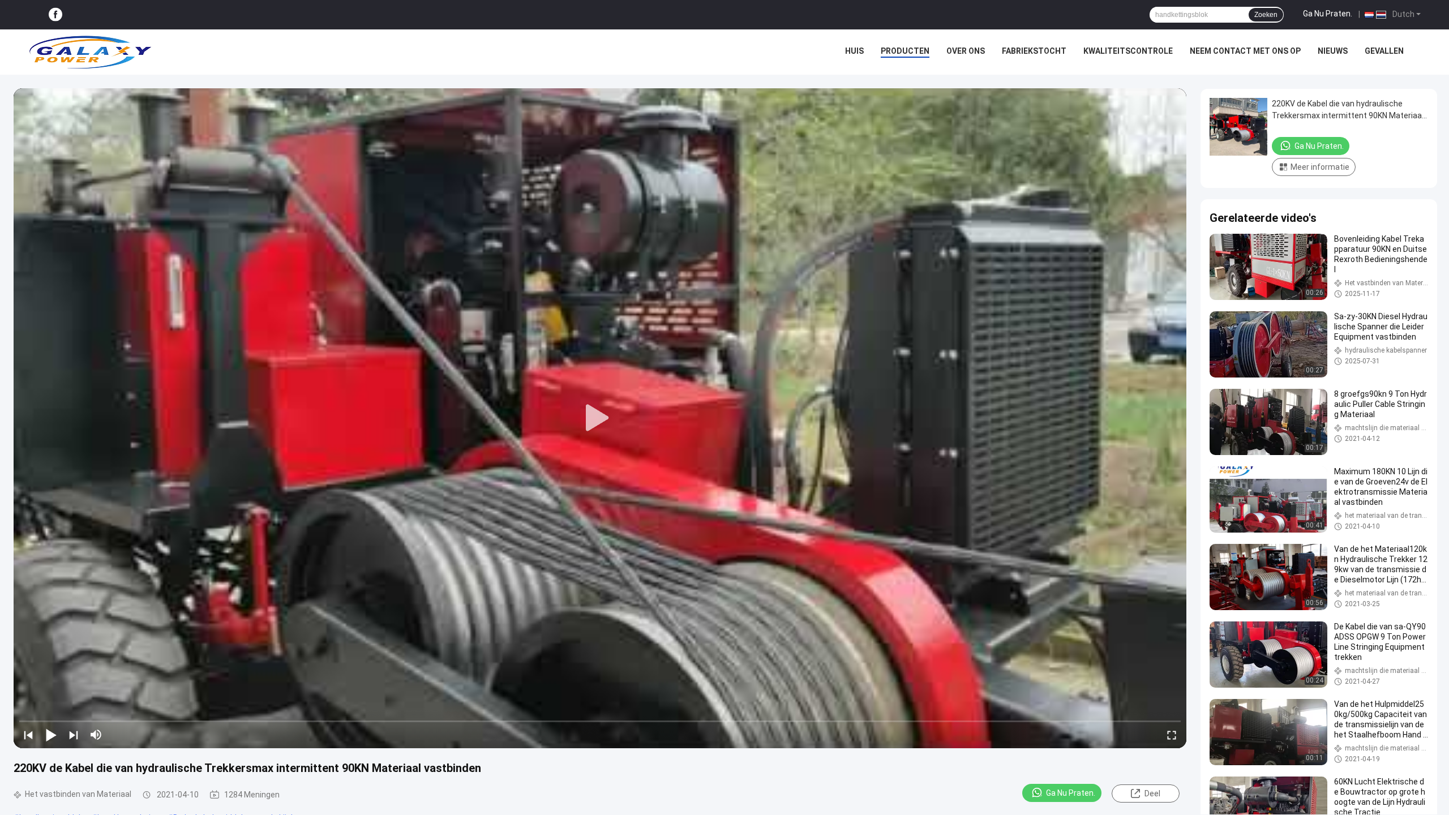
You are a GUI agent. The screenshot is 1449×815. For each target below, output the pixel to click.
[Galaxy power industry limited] (90, 52)
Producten (905, 50)
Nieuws (1333, 50)
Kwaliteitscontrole (1128, 50)
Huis (854, 50)
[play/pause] (51, 734)
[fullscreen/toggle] (1171, 734)
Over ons (965, 50)
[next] (73, 734)
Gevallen (1384, 50)
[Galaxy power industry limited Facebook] (55, 15)
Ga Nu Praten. (1327, 13)
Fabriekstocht (1034, 50)
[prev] (28, 734)
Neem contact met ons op (1245, 50)
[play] (600, 418)
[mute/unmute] (96, 734)
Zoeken (1265, 15)
